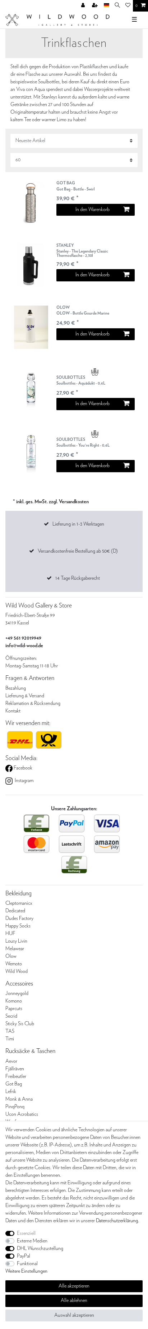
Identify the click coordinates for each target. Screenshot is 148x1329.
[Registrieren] (95, 6)
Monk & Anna (19, 1099)
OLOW (82, 310)
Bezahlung (15, 688)
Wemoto (13, 963)
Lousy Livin (16, 941)
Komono (13, 1001)
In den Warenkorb (92, 209)
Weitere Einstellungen (26, 1271)
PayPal (23, 1256)
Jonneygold (16, 993)
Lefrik (10, 1091)
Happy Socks (18, 926)
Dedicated (15, 910)
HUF (10, 933)
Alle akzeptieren (74, 1286)
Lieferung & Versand (24, 695)
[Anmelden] (84, 6)
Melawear (14, 948)
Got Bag (13, 1084)
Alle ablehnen (74, 1300)
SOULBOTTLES (80, 380)
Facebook (22, 768)
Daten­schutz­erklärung (117, 1220)
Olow (11, 956)
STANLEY (82, 251)
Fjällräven (14, 1068)
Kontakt (12, 711)
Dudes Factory (19, 918)
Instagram (23, 780)
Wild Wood (16, 971)
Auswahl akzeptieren (74, 1315)
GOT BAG (75, 186)
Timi (9, 1038)
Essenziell (26, 1233)
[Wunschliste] (128, 6)
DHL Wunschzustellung (40, 1248)
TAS (9, 1031)
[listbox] (30, 202)
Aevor (11, 1061)
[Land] (106, 5)
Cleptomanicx (18, 903)
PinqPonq (14, 1106)
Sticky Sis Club (19, 1023)
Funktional (27, 1263)
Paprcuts (13, 1008)
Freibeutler (15, 1076)
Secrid (11, 1016)
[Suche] (117, 5)
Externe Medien (32, 1241)
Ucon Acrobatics (21, 1114)
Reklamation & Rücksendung (32, 703)
